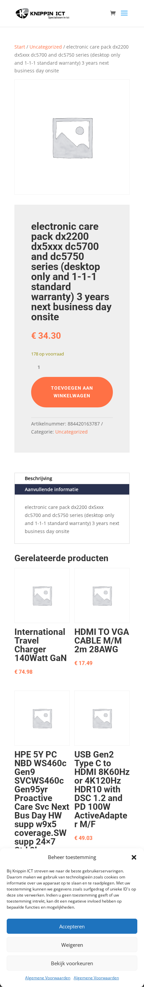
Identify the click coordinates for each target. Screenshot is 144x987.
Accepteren (72, 926)
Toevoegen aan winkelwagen (72, 392)
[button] (134, 857)
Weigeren (72, 944)
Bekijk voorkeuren (72, 963)
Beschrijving (38, 478)
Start (19, 47)
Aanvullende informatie (51, 489)
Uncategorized (45, 47)
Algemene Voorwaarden (47, 978)
